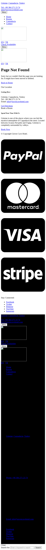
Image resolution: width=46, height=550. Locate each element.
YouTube (10, 309)
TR (6, 42)
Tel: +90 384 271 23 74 (10, 7)
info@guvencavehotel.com (12, 10)
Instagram (10, 311)
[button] (8, 44)
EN (2, 42)
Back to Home (7, 83)
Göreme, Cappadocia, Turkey (13, 3)
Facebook (10, 302)
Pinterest (9, 307)
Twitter (9, 304)
